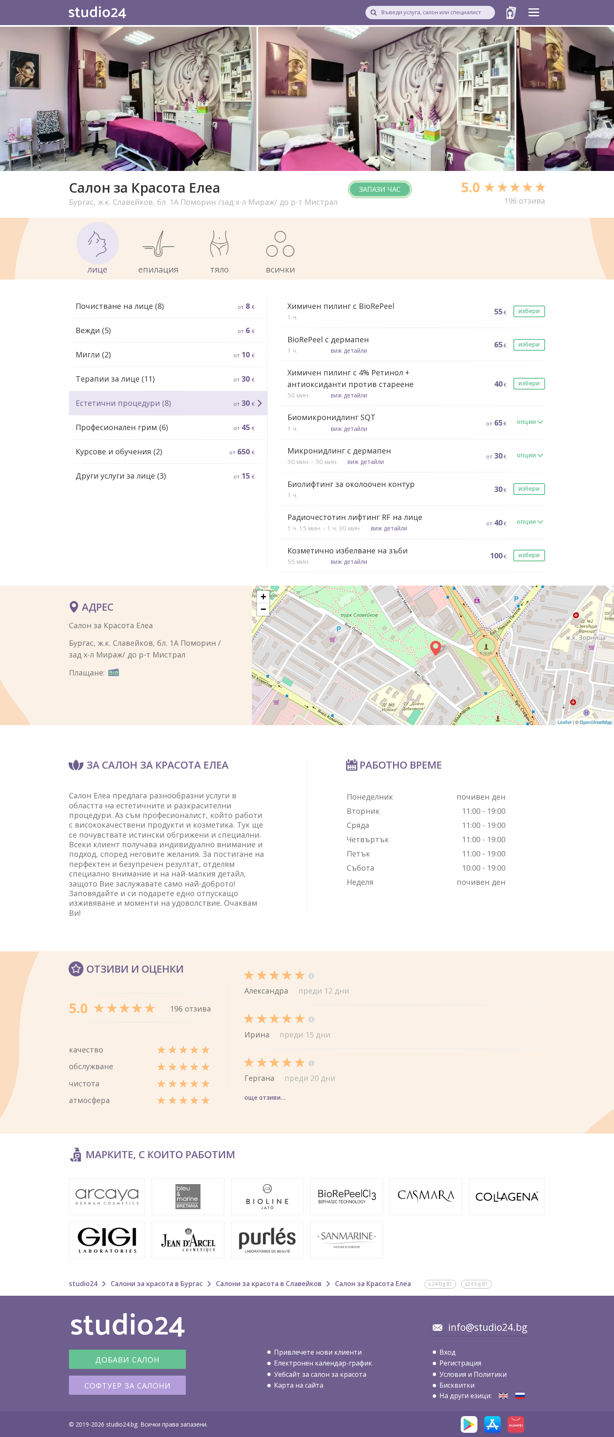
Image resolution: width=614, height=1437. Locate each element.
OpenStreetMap (596, 721)
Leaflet (564, 721)
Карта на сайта (298, 1385)
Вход (447, 1352)
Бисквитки (456, 1385)
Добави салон (127, 1360)
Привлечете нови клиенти (318, 1352)
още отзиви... (265, 1097)
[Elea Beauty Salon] (503, 1396)
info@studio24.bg (487, 1327)
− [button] (263, 609)
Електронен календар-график (323, 1363)
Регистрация (460, 1363)
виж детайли (349, 350)
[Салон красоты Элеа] (520, 1396)
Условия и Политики (473, 1374)
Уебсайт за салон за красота (320, 1374)
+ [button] (263, 596)
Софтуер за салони (127, 1386)
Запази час (380, 189)
